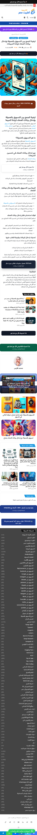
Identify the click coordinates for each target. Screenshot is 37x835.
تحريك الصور (29, 683)
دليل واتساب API (26, 804)
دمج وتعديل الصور (28, 700)
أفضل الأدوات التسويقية (28, 534)
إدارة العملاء (28, 785)
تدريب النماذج (29, 692)
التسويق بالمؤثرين (28, 565)
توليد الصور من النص (27, 698)
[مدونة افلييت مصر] (27, 11)
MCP (31, 655)
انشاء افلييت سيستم (27, 714)
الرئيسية (22, 34)
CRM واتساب (29, 754)
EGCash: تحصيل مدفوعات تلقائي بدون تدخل (18, 264)
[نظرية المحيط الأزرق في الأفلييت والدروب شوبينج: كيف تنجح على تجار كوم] (27, 476)
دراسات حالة (28, 796)
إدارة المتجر (30, 712)
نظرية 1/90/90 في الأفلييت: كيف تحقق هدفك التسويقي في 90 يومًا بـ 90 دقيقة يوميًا (13, 320)
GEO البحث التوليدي (27, 644)
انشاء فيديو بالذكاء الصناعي (26, 675)
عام (34, 743)
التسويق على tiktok (28, 596)
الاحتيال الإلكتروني (30, 546)
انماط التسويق (15, 34)
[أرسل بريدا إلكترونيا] (22, 47)
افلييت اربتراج (31, 537)
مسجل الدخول (24, 500)
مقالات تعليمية (31, 745)
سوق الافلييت (14, 38)
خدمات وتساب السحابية (24, 793)
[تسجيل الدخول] (24, 17)
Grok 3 (31, 647)
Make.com (30, 757)
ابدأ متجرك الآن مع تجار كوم (26, 168)
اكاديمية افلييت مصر (29, 543)
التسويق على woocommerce (25, 605)
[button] (21, 831)
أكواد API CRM (27, 776)
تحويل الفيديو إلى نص (27, 689)
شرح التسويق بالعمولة (27, 616)
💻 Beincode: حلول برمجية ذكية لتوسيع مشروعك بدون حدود (18, 522)
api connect (28, 765)
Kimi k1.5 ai (29, 653)
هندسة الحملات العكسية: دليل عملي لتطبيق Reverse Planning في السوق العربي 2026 (18, 385)
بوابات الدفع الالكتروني (27, 717)
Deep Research (28, 638)
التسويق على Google (27, 574)
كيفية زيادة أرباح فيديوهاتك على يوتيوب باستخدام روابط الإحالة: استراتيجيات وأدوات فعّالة (14, 309)
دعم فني (29, 799)
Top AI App (29, 658)
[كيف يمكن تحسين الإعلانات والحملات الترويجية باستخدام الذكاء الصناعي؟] (9, 476)
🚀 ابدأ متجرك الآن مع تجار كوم (18, 2)
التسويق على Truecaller (26, 599)
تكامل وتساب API (26, 788)
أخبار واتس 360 (27, 771)
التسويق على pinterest (27, 582)
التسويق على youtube (27, 608)
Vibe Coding (29, 664)
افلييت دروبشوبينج (30, 540)
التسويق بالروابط (30, 549)
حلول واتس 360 (27, 790)
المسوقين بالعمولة (9, 203)
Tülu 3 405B (29, 661)
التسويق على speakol (27, 591)
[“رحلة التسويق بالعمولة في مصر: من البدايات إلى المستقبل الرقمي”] (31, 300)
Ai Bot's (31, 633)
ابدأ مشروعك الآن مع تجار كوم (19, 333)
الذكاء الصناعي (31, 622)
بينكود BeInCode (28, 681)
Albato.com (28, 762)
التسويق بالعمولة (30, 141)
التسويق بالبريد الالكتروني (26, 563)
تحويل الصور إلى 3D (27, 686)
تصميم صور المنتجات (25, 703)
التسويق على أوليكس (27, 610)
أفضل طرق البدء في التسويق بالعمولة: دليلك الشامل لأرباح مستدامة (28, 461)
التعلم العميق (29, 672)
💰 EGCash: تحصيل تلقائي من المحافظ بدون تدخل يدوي (18, 29)
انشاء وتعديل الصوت (27, 678)
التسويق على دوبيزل (27, 613)
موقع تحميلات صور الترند (28, 748)
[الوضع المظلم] (28, 17)
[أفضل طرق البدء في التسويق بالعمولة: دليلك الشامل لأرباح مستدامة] (27, 453)
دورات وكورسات (30, 734)
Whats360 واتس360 (27, 759)
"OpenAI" (30, 627)
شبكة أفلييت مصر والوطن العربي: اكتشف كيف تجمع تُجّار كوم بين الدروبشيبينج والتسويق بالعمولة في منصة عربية (10, 463)
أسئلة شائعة (28, 774)
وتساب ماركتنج (30, 751)
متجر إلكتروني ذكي (28, 720)
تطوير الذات (31, 731)
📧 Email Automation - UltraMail (18, 23)
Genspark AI (29, 641)
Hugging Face (29, 650)
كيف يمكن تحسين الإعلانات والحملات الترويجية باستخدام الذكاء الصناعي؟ (10, 484)
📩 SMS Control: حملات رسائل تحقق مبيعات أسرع (18, 104)
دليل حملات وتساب (26, 802)
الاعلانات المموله (28, 557)
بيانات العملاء (32, 159)
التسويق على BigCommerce (25, 568)
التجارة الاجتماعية (28, 669)
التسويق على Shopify (27, 585)
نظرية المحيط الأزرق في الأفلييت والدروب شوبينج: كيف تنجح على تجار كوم (28, 484)
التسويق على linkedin (27, 579)
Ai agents (30, 630)
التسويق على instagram (26, 577)
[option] (18, 383)
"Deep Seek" (29, 624)
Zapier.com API (27, 768)
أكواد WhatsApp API (25, 782)
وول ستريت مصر (30, 810)
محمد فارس (26, 47)
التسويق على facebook (26, 571)
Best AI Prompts (28, 636)
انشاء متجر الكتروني (29, 709)
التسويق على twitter (27, 602)
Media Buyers (29, 554)
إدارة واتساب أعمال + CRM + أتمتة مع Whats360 (18, 509)
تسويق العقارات (30, 728)
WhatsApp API (28, 807)
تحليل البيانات (31, 726)
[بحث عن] (2, 17)
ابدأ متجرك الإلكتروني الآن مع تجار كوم (18, 347)
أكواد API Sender (26, 779)
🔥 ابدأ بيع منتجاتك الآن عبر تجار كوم (18, 53)
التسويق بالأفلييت (28, 560)
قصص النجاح (29, 619)
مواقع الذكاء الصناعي (27, 706)
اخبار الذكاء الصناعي (28, 667)
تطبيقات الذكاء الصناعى (27, 695)
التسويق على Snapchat (26, 588)
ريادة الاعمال (31, 737)
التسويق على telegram (27, 594)
